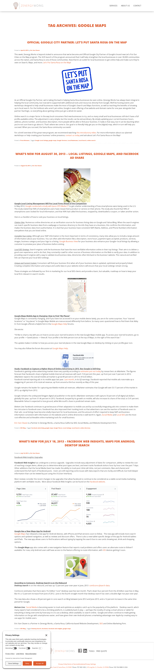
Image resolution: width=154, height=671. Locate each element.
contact (137, 5)
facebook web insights (55, 628)
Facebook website (97, 481)
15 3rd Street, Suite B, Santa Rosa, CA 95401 (58, 667)
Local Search (82, 140)
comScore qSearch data (99, 585)
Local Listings (67, 428)
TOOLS (91, 651)
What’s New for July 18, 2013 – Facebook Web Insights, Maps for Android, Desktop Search (77, 443)
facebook (45, 628)
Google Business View (68, 241)
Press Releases (24, 140)
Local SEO (121, 415)
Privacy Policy (62, 664)
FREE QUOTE (101, 651)
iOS (104, 550)
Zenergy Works (32, 5)
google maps (52, 140)
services (113, 5)
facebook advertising (38, 428)
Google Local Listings (41, 140)
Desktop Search (36, 628)
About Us (125, 5)
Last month (69, 379)
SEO (101, 623)
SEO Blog (23, 428)
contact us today (73, 135)
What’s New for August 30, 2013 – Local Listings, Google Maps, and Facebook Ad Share (77, 156)
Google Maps (20, 534)
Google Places (58, 428)
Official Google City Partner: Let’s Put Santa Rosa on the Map (77, 42)
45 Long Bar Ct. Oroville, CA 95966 (98, 667)
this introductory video (86, 132)
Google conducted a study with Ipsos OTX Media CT (47, 206)
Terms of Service (72, 664)
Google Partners (62, 140)
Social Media (107, 415)
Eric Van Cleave (35, 50)
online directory (85, 428)
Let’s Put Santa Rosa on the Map (56, 62)
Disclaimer (81, 664)
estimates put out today (90, 371)
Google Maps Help (59, 324)
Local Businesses (73, 140)
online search (91, 140)
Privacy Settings (90, 664)
